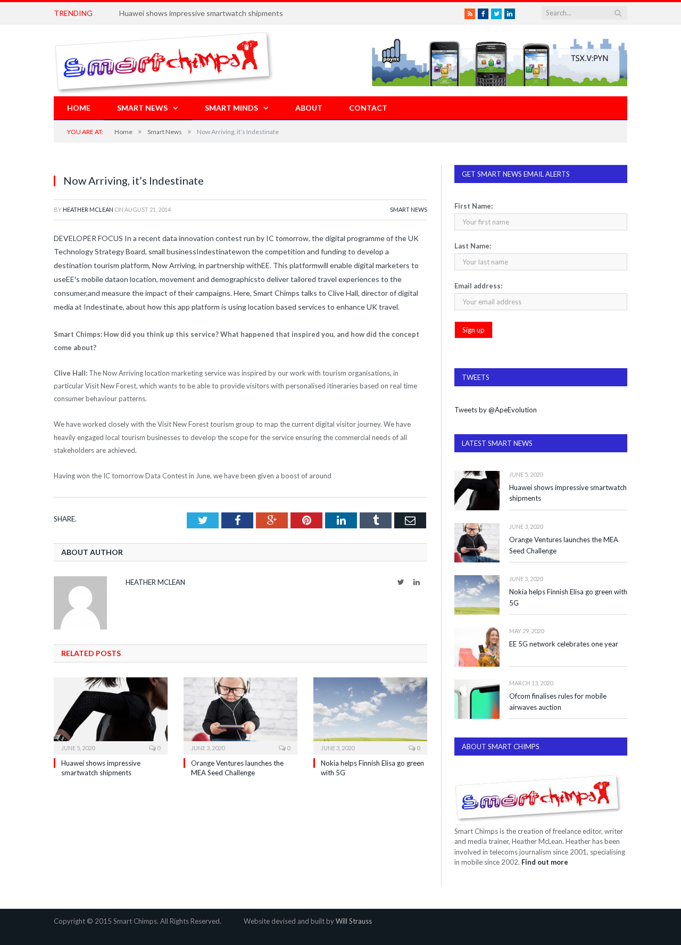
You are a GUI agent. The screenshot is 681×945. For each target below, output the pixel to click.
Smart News (142, 107)
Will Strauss (354, 921)
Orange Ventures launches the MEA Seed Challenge (563, 545)
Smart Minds (231, 107)
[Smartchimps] (164, 60)
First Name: (473, 206)
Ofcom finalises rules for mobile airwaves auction (558, 701)
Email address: (478, 285)
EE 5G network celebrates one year (563, 644)
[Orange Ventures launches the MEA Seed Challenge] (240, 714)
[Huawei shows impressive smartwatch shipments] (111, 714)
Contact (368, 107)
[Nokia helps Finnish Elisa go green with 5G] (370, 714)
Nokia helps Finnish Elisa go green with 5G (568, 597)
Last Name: (472, 246)
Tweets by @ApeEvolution (495, 409)
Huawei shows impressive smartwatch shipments (201, 13)
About (308, 107)
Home (78, 107)
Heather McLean (88, 209)
